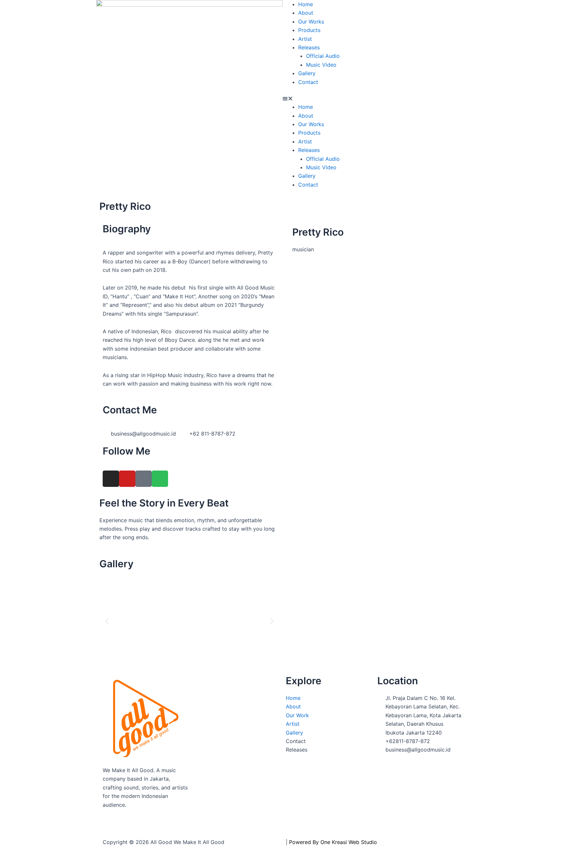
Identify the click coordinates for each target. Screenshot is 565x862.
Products (309, 30)
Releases (309, 47)
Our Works (311, 21)
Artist (305, 39)
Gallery (307, 73)
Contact (308, 82)
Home (305, 4)
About (305, 12)
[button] (375, 98)
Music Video (321, 64)
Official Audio (323, 56)
